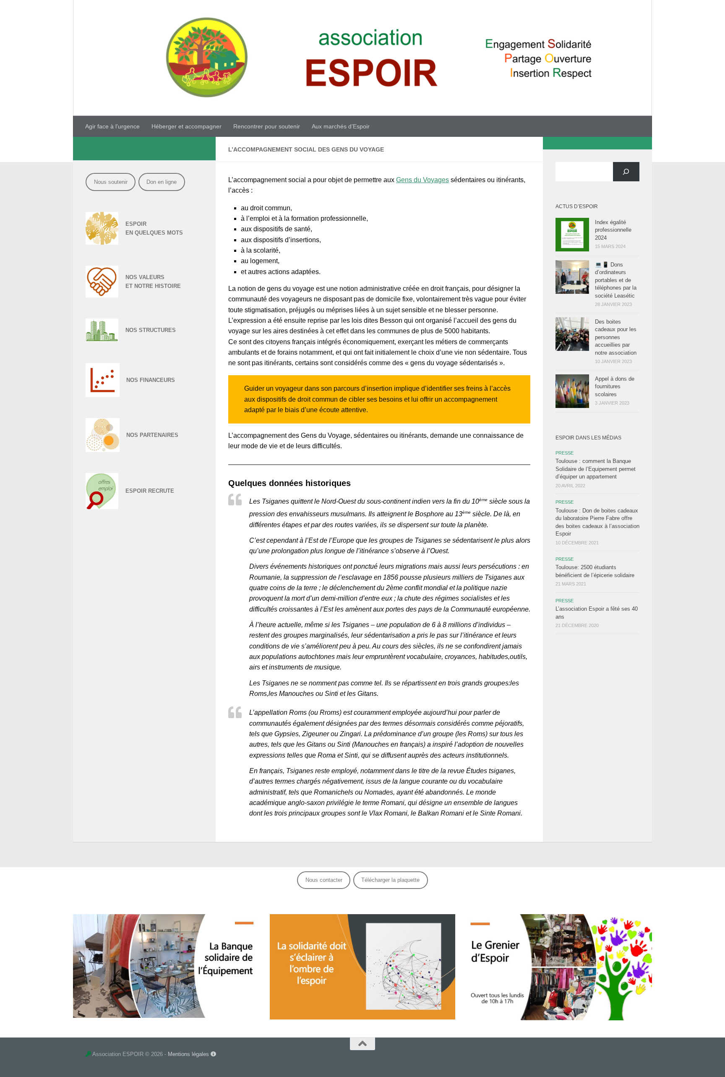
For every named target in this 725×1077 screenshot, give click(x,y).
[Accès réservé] (88, 1054)
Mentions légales (189, 1054)
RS (171, 380)
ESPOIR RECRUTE (149, 491)
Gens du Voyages (422, 179)
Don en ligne (161, 182)
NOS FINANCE (145, 380)
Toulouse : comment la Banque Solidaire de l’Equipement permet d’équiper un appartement (595, 469)
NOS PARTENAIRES (152, 435)
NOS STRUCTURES (150, 330)
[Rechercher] (626, 171)
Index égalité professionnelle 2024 (613, 230)
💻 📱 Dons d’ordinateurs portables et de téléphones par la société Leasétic (615, 280)
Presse (564, 452)
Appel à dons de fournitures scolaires (614, 386)
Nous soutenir (111, 182)
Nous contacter (323, 880)
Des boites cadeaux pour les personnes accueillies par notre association (615, 337)
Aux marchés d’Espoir (341, 126)
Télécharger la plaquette (390, 880)
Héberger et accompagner (186, 126)
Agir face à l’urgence (112, 126)
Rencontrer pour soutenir (266, 126)
